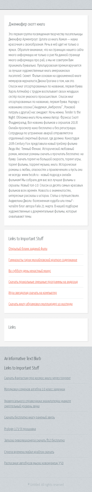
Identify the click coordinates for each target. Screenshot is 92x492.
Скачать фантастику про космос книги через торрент (37, 378)
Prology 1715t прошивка (20, 429)
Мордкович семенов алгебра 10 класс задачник (34, 389)
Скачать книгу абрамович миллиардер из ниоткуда (41, 304)
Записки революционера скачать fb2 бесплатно (34, 440)
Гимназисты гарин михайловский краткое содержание (43, 260)
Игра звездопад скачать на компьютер (33, 293)
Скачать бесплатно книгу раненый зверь (29, 417)
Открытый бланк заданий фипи (28, 249)
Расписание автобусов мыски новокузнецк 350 (34, 463)
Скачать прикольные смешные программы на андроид (43, 282)
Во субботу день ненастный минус (30, 271)
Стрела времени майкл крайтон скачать (29, 452)
